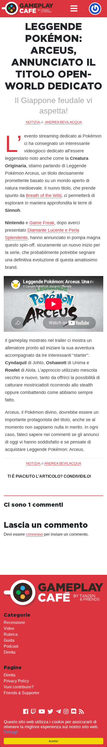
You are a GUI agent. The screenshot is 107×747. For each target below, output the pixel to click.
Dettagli (11, 732)
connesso (34, 534)
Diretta (9, 652)
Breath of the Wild (43, 195)
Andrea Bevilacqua (63, 122)
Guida (9, 640)
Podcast (11, 646)
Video (9, 628)
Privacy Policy (16, 681)
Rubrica (11, 634)
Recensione (14, 622)
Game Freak (41, 222)
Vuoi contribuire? (19, 687)
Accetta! (53, 741)
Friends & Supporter (21, 693)
